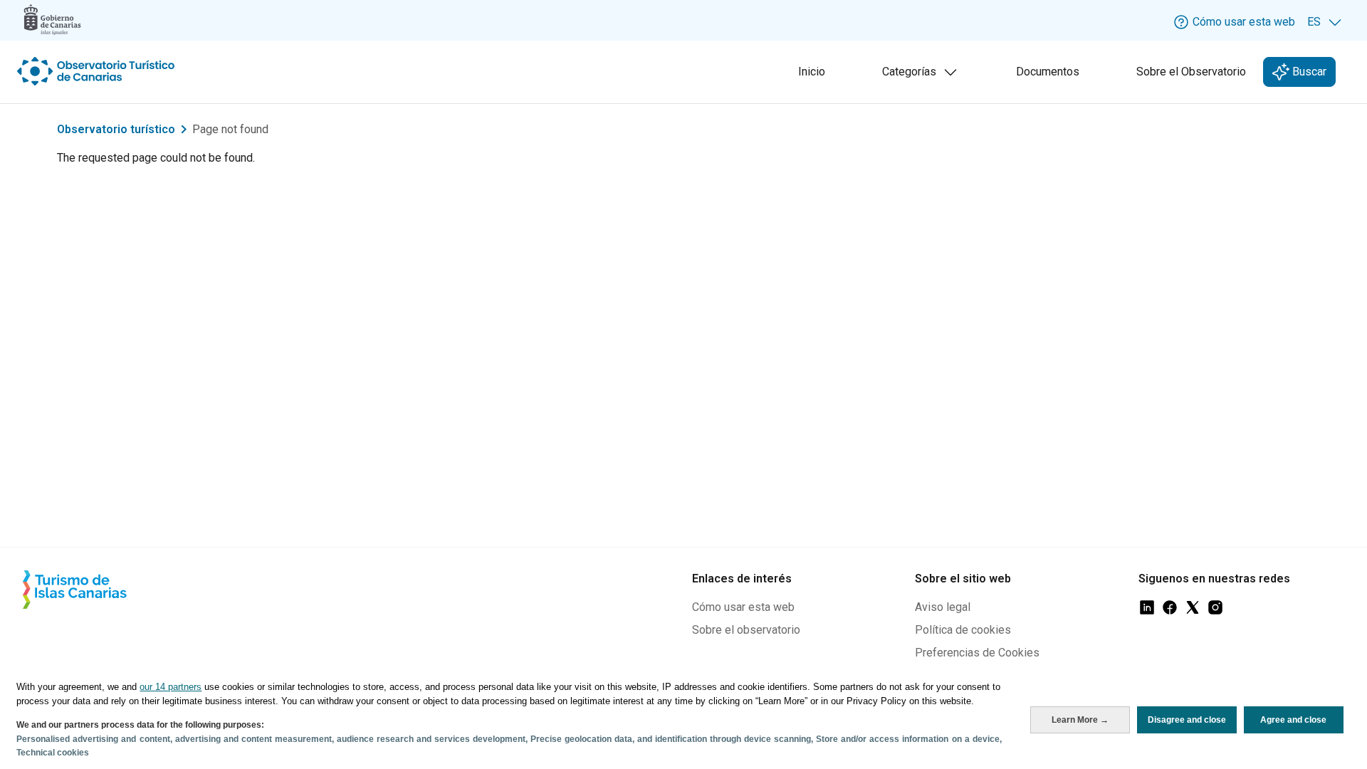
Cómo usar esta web (743, 607)
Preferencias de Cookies (977, 652)
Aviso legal (942, 607)
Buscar (1307, 71)
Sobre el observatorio (746, 630)
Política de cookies (963, 630)
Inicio (811, 71)
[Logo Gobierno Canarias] (52, 20)
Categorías (922, 76)
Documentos (1047, 71)
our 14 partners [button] (170, 686)
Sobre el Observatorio (1191, 71)
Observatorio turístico (116, 129)
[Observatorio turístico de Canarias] (97, 71)
